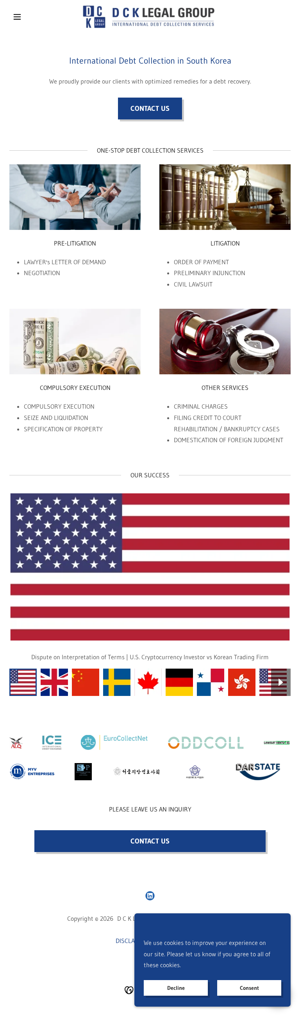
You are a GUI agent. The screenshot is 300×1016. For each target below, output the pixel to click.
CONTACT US (150, 108)
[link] (150, 16)
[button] (30, 17)
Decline (176, 987)
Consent (249, 987)
